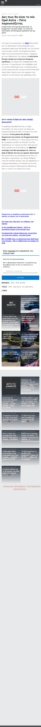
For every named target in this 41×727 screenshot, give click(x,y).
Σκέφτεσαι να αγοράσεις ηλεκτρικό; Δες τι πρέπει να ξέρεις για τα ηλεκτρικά (18, 215)
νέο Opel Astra (27, 287)
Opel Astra (17, 287)
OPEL (13, 283)
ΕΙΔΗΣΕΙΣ (16, 14)
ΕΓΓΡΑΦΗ (20, 277)
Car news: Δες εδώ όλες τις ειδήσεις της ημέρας (18, 223)
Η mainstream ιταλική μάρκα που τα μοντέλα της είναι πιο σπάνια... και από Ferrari (19, 234)
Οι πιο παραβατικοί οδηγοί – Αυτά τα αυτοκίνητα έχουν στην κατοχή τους (16, 228)
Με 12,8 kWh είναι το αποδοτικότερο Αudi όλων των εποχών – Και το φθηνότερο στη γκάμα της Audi (20, 241)
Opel (27, 43)
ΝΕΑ (9, 14)
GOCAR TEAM (6, 35)
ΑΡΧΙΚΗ (4, 14)
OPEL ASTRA (20, 283)
